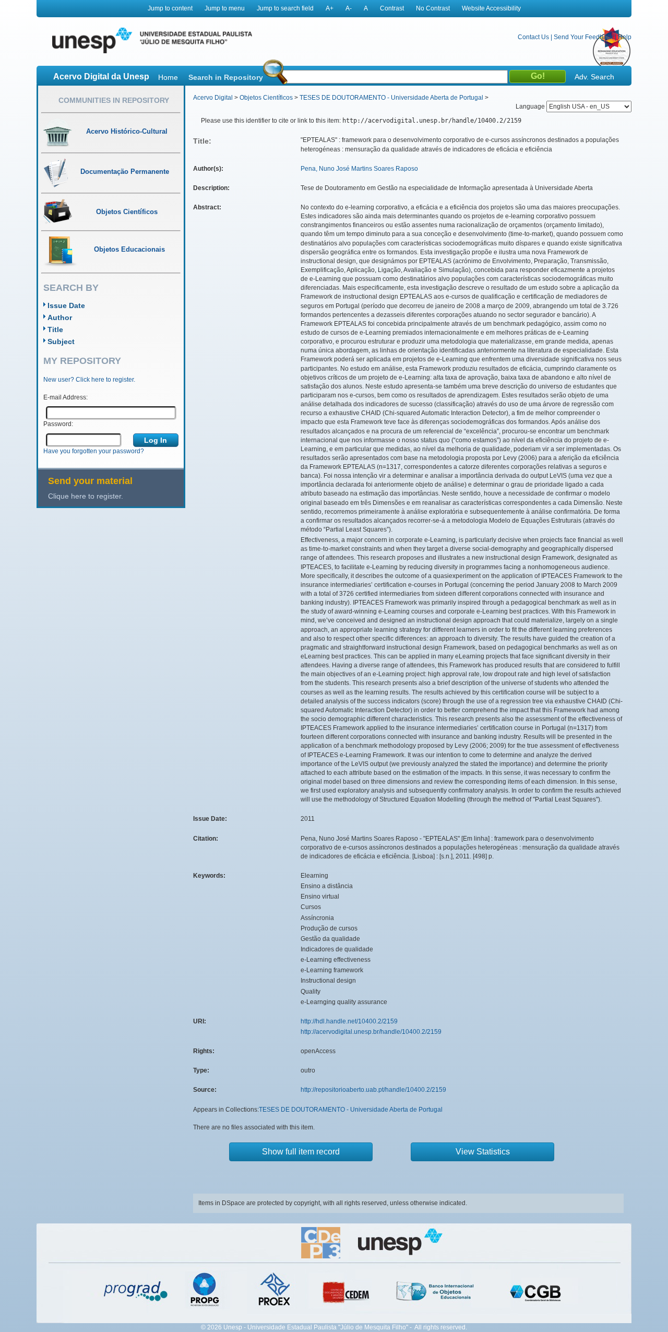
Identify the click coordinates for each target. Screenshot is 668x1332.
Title (55, 329)
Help (624, 37)
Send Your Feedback (583, 37)
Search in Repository (225, 77)
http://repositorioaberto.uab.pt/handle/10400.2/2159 (373, 1089)
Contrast (392, 8)
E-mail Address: (65, 397)
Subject (61, 341)
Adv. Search (594, 77)
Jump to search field (285, 8)
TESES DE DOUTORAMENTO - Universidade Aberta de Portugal (391, 97)
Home (168, 77)
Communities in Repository (113, 100)
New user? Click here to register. (89, 379)
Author (59, 317)
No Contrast (433, 8)
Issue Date (66, 305)
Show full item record (301, 1151)
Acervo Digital (213, 97)
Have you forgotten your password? (93, 451)
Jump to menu (225, 8)
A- (348, 8)
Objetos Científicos (266, 97)
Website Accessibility (491, 8)
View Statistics (483, 1151)
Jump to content (170, 8)
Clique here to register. (85, 496)
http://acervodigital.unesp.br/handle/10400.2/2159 (371, 1031)
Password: (58, 424)
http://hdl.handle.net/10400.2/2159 (349, 1021)
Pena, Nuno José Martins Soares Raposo (359, 168)
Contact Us (533, 37)
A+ (329, 8)
